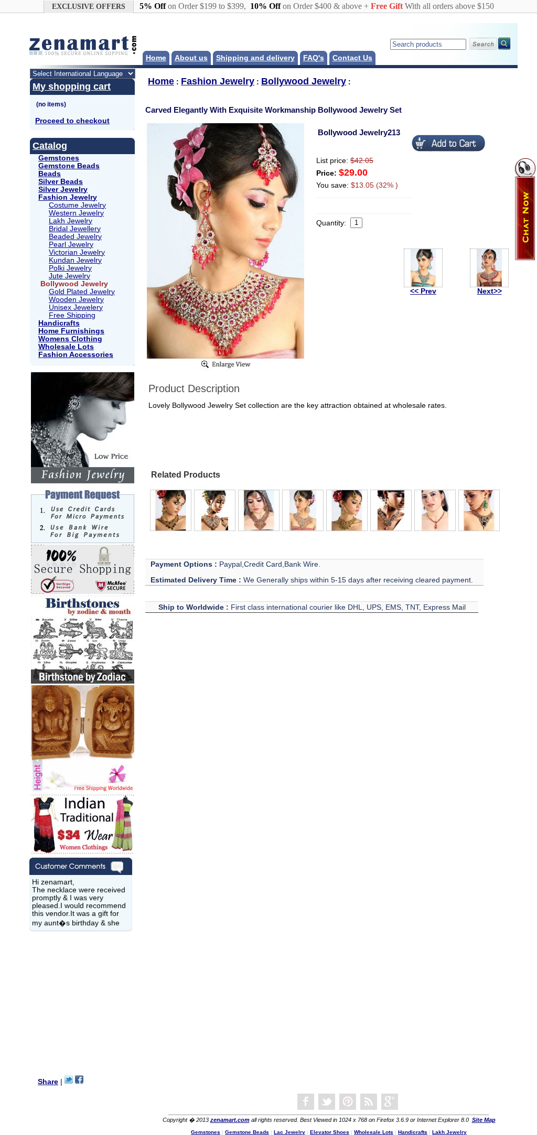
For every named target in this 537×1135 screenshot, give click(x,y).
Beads (49, 174)
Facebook (305, 1102)
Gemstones (58, 158)
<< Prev (423, 291)
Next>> (489, 291)
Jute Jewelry (69, 276)
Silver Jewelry (63, 189)
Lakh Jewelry (70, 221)
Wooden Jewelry (76, 300)
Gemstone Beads (69, 166)
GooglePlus (389, 1102)
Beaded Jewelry (75, 237)
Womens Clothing (70, 339)
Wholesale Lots (66, 347)
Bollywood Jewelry (303, 81)
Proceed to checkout (72, 121)
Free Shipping (72, 315)
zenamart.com (230, 1120)
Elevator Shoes (329, 1132)
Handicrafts (59, 323)
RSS (368, 1102)
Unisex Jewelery (76, 307)
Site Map (484, 1120)
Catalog (50, 145)
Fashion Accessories (75, 355)
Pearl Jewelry (71, 244)
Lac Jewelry (289, 1132)
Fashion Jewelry (67, 197)
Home (156, 58)
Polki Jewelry (70, 268)
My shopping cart (72, 86)
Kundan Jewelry (75, 260)
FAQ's (313, 58)
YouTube (347, 1102)
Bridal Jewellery (75, 229)
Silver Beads (60, 182)
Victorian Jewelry (77, 252)
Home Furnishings (71, 331)
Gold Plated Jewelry (82, 292)
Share (48, 1082)
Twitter (326, 1102)
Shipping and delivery (255, 58)
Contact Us (352, 58)
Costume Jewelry (77, 205)
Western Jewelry (76, 213)
